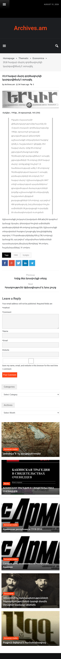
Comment (6, 312)
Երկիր (26, 255)
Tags (6, 255)
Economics (38, 58)
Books (6, 484)
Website (5, 350)
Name (5, 331)
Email (5, 340)
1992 (16, 255)
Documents (8, 594)
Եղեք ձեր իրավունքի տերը (30, 278)
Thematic (23, 58)
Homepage (8, 58)
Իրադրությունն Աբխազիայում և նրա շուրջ (30, 287)
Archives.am (30, 28)
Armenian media (10, 449)
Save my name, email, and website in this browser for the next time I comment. (30, 367)
